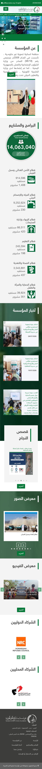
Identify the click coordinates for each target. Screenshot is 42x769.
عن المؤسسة (17, 741)
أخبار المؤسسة (17, 745)
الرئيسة (35, 741)
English (18, 3)
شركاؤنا (35, 750)
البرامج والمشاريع (32, 745)
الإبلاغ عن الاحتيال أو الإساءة (30, 754)
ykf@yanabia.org (9, 3)
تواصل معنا (18, 750)
